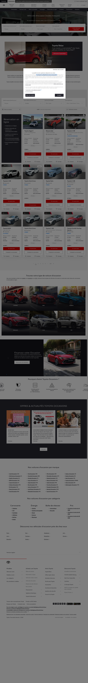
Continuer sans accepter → (59, 69)
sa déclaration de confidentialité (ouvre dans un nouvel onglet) (47, 74)
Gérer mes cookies (30, 95)
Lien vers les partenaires (29, 91)
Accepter (59, 95)
